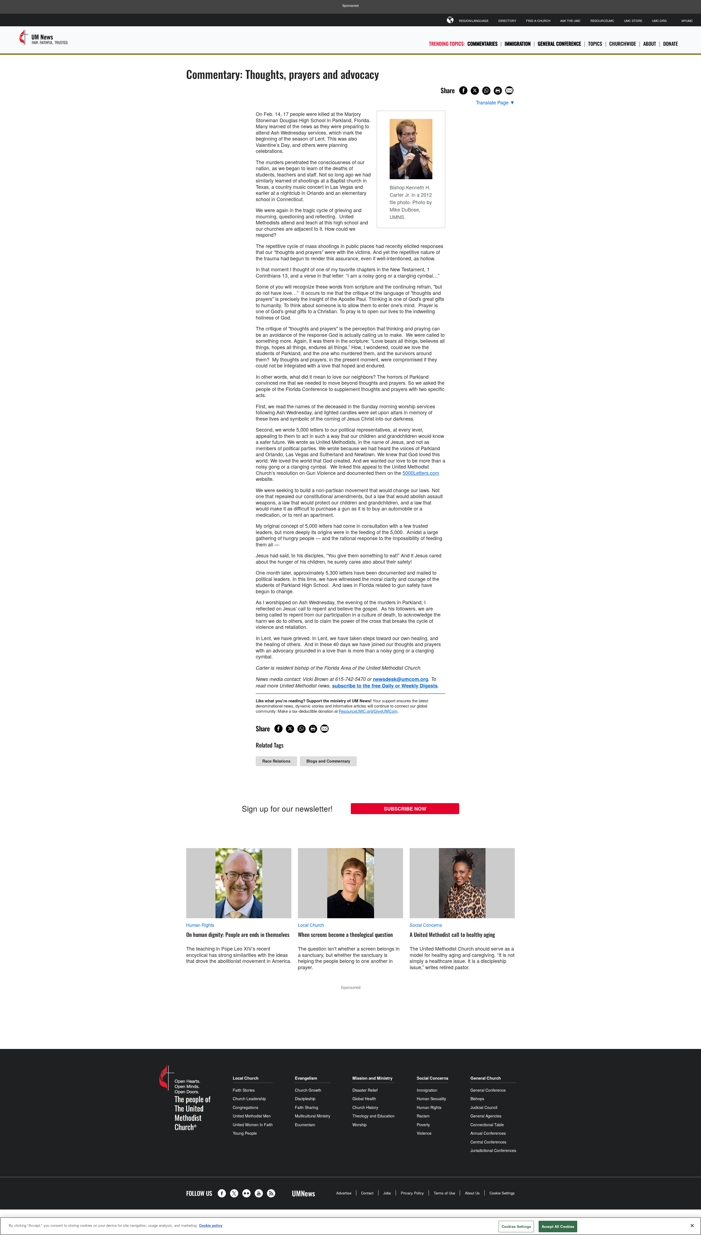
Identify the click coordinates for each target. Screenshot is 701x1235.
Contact (367, 1193)
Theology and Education (373, 1116)
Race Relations (276, 761)
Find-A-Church (538, 20)
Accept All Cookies (558, 1226)
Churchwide (622, 43)
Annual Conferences (488, 1133)
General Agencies (485, 1116)
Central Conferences (488, 1142)
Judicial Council (483, 1107)
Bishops (477, 1098)
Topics (595, 43)
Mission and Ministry (372, 1078)
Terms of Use (444, 1193)
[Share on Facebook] (463, 90)
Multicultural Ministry (312, 1116)
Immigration (518, 43)
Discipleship (305, 1098)
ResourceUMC (602, 20)
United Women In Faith (253, 1124)
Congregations (245, 1107)
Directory (507, 20)
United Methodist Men (252, 1116)
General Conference (559, 43)
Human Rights (200, 925)
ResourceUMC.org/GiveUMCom (368, 711)
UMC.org (659, 20)
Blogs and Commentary (328, 761)
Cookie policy (210, 1225)
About (649, 43)
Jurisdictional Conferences (493, 1150)
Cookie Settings (502, 1193)
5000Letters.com (421, 472)
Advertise (343, 1193)
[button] (223, 1193)
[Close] (692, 1225)
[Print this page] (498, 91)
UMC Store (633, 20)
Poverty (423, 1124)
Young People (245, 1133)
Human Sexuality (431, 1098)
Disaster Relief (365, 1090)
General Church (485, 1078)
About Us (472, 1193)
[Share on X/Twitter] (475, 91)
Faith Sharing (306, 1107)
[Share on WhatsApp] (486, 91)
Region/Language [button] (474, 20)
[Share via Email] (509, 90)
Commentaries (482, 43)
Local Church (311, 925)
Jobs (387, 1193)
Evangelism (306, 1078)
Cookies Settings (516, 1226)
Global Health (364, 1098)
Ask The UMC (570, 20)
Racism (423, 1116)
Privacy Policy (412, 1193)
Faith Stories (244, 1090)
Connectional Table (487, 1124)
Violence (424, 1133)
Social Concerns (426, 925)
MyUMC (687, 20)
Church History (365, 1107)
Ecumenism (305, 1124)
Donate (670, 43)
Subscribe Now (405, 808)
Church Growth (308, 1090)
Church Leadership (249, 1098)
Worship (359, 1124)
